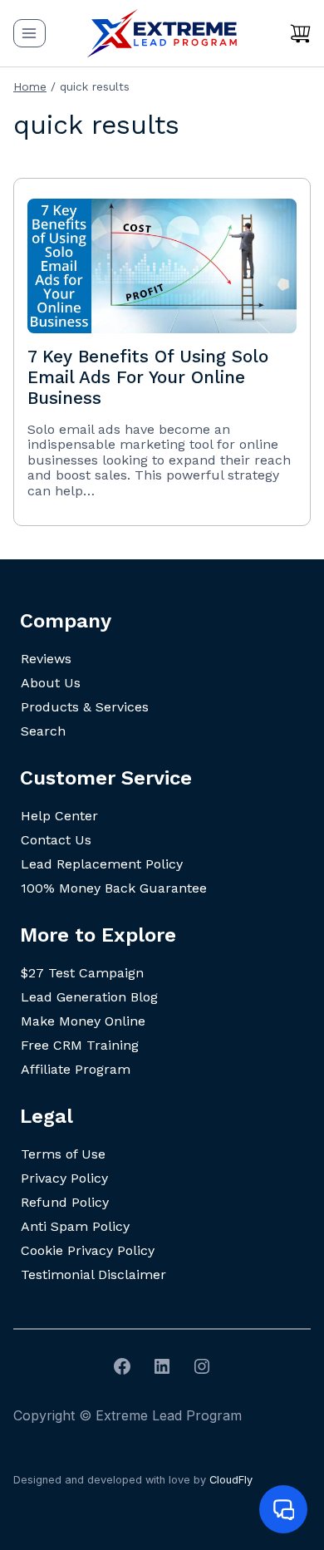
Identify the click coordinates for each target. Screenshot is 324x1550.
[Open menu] (29, 33)
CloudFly (231, 1480)
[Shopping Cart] (300, 33)
